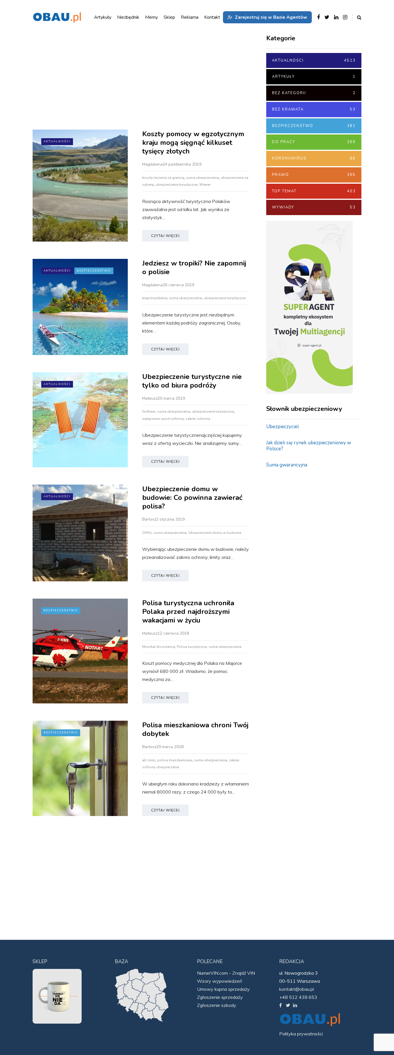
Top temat (314, 191)
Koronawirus (314, 158)
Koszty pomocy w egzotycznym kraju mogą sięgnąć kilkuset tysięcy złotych (193, 142)
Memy (151, 17)
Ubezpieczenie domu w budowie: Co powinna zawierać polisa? (192, 497)
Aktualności (57, 141)
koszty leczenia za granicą (163, 177)
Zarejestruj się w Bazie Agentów (271, 17)
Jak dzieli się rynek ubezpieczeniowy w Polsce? (308, 445)
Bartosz (149, 519)
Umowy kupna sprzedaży (223, 989)
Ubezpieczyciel (282, 426)
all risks (148, 760)
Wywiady (314, 207)
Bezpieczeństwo (94, 271)
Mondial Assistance (158, 646)
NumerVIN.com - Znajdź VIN (226, 973)
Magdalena (152, 164)
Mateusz (149, 398)
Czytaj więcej (165, 236)
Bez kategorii (314, 93)
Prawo (314, 174)
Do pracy (314, 142)
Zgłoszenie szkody (216, 1005)
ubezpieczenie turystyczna (213, 411)
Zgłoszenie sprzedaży (220, 997)
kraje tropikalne (154, 298)
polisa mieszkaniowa (174, 760)
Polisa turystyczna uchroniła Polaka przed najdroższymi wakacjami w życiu (188, 611)
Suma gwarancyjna (286, 465)
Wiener (205, 184)
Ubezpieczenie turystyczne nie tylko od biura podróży (192, 381)
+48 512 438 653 (298, 997)
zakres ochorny (198, 418)
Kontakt (212, 17)
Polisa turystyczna (192, 646)
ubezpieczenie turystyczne (176, 184)
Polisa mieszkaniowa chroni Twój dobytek (195, 729)
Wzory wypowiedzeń (219, 981)
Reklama (189, 17)
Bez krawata (314, 109)
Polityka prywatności (301, 1034)
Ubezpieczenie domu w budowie (214, 532)
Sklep (169, 17)
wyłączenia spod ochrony (163, 418)
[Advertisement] (141, 80)
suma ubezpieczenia (202, 177)
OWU (146, 532)
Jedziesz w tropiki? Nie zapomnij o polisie (194, 267)
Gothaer (148, 411)
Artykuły (314, 76)
